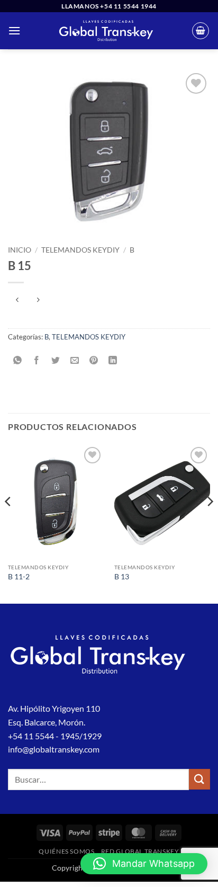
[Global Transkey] (106, 30)
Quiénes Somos (66, 851)
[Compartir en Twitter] (56, 360)
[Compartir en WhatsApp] (17, 360)
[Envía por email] (75, 360)
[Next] (209, 523)
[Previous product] (38, 300)
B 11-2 (19, 576)
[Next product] (17, 300)
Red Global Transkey (140, 851)
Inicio (19, 250)
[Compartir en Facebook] (37, 360)
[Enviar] (199, 779)
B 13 (121, 576)
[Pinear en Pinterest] (94, 360)
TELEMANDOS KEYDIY (80, 250)
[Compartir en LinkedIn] (113, 360)
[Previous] (8, 523)
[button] (14, 30)
